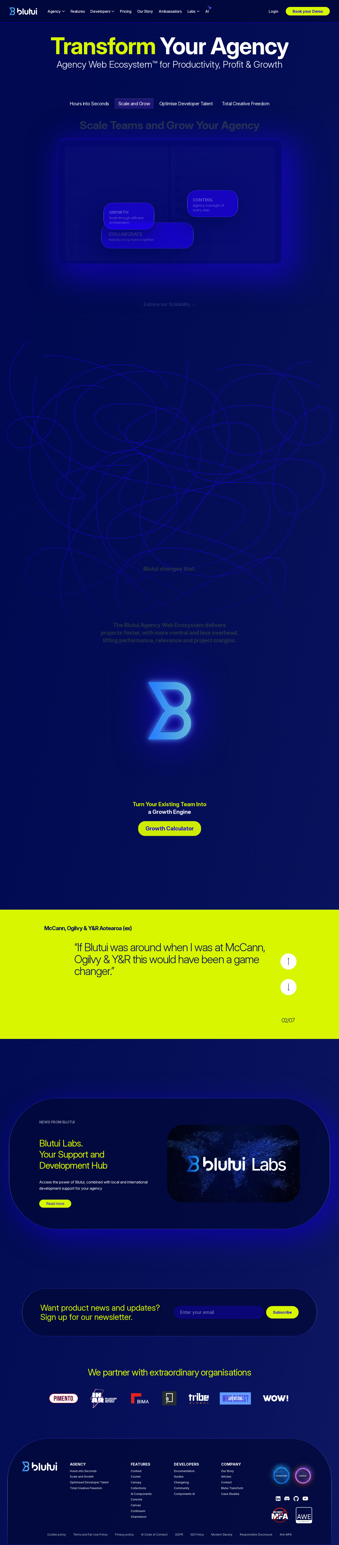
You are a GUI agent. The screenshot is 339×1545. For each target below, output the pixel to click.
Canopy (136, 1482)
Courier (136, 1476)
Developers (100, 11)
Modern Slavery (221, 1534)
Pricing (125, 11)
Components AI (184, 1494)
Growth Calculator (170, 828)
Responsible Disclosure (256, 1534)
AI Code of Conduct (154, 1534)
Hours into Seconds (83, 1471)
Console (136, 1499)
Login (273, 11)
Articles (226, 1476)
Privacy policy (124, 1534)
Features (78, 11)
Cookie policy (56, 1534)
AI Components (141, 1494)
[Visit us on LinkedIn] (278, 1498)
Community (181, 1488)
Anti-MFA (286, 1534)
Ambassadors (170, 11)
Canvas (136, 1505)
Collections (138, 1488)
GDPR (179, 1534)
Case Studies (230, 1494)
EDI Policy (197, 1534)
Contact (226, 1482)
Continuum (138, 1511)
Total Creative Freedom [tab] (245, 103)
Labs (191, 11)
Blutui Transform (232, 1488)
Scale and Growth (82, 1476)
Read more (55, 1203)
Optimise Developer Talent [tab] (186, 103)
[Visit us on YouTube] (305, 1498)
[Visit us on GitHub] (296, 1498)
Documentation (184, 1471)
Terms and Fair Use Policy (90, 1534)
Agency (54, 11)
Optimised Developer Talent (89, 1482)
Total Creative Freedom (86, 1488)
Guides (179, 1476)
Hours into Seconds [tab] (89, 103)
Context (136, 1471)
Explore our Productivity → (169, 304)
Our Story (145, 11)
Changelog (181, 1482)
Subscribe (282, 1312)
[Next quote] (288, 987)
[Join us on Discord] (287, 1498)
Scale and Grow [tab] (134, 103)
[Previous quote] (288, 962)
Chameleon (138, 1516)
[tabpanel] (169, 201)
